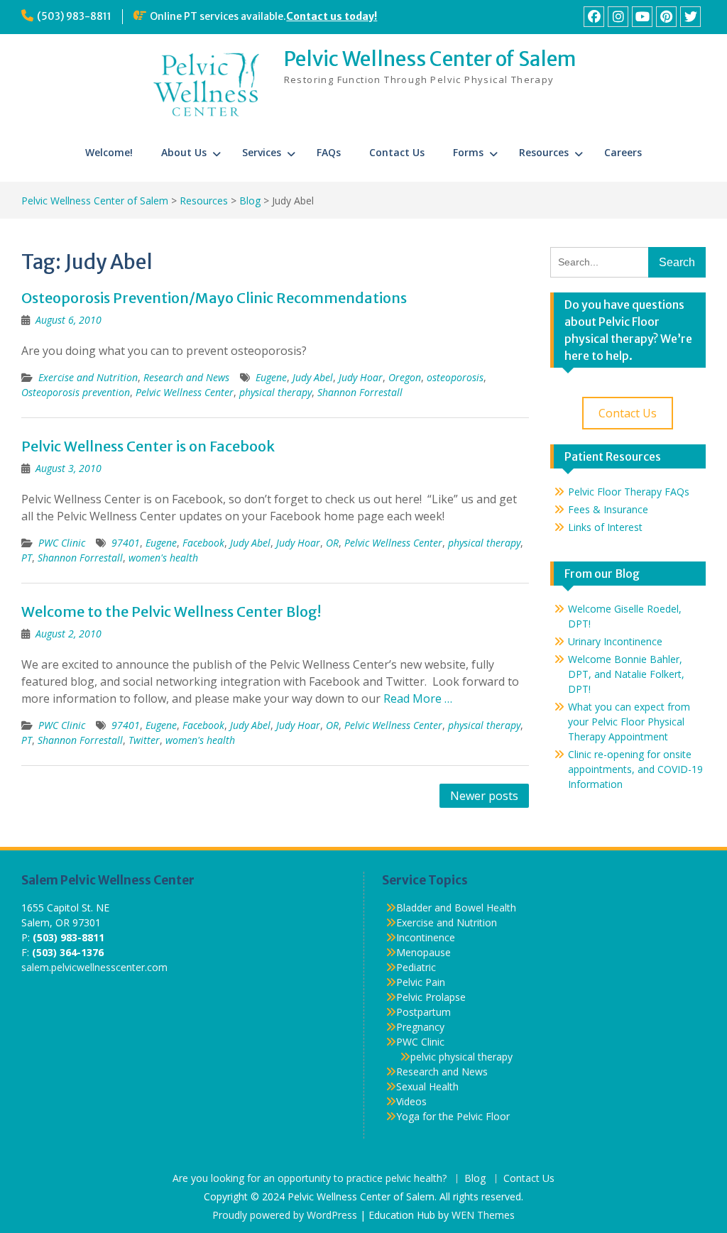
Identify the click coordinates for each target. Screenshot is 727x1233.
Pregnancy (420, 1027)
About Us (184, 152)
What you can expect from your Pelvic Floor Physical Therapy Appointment (629, 721)
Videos (411, 1101)
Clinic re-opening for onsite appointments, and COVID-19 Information (635, 769)
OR (332, 542)
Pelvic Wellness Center (185, 392)
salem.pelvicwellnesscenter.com (94, 967)
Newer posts (484, 796)
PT (26, 557)
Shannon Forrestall (360, 392)
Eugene (271, 377)
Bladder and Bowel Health (456, 907)
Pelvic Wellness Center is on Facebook (148, 446)
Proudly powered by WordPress (284, 1215)
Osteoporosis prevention (75, 392)
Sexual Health (427, 1086)
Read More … (417, 698)
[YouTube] (642, 16)
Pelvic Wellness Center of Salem (430, 59)
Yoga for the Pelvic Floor (453, 1116)
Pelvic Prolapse (431, 997)
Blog (475, 1178)
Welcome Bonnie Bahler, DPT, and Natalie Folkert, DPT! (626, 674)
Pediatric (416, 967)
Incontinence (425, 937)
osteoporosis (455, 377)
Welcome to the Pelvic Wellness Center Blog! (171, 611)
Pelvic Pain (420, 982)
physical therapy (275, 392)
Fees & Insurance (608, 509)
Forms (468, 152)
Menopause (423, 952)
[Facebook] (594, 16)
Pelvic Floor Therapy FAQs (628, 491)
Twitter (144, 740)
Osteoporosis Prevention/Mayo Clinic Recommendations (214, 298)
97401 (125, 542)
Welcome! (109, 152)
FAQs (329, 152)
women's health (163, 557)
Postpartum (423, 1012)
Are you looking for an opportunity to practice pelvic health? (310, 1178)
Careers (623, 152)
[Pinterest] (666, 16)
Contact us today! (331, 16)
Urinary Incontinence (615, 641)
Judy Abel (313, 377)
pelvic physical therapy (461, 1056)
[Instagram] (618, 16)
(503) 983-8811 (74, 16)
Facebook (203, 542)
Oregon (404, 377)
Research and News (186, 377)
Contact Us (397, 152)
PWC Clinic (61, 542)
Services (261, 152)
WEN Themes (483, 1215)
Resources (544, 152)
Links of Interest (605, 527)
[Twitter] (690, 16)
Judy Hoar (361, 377)
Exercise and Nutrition (88, 377)
